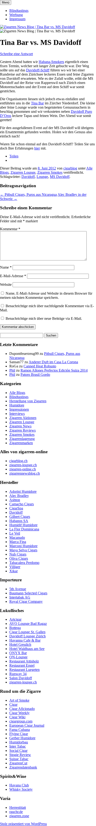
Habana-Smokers (51, 62)
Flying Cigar (18, 734)
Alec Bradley (19, 496)
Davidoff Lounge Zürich (27, 636)
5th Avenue (17, 589)
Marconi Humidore (23, 546)
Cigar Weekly (19, 713)
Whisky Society (21, 789)
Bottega (15, 628)
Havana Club (19, 785)
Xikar (13, 571)
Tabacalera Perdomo (24, 563)
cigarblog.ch (18, 461)
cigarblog (70, 168)
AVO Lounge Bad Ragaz (28, 624)
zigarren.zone (19, 816)
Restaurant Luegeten (24, 670)
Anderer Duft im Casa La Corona (53, 362)
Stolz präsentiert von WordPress (23, 824)
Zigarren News (20, 426)
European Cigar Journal (26, 725)
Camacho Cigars (21, 504)
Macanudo (17, 538)
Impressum (17, 19)
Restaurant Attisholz (24, 661)
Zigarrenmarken (21, 443)
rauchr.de (16, 812)
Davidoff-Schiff (37, 70)
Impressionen (19, 409)
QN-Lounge (18, 657)
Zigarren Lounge (22, 172)
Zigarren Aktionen (22, 418)
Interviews (17, 414)
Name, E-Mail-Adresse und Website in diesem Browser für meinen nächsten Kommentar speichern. (46, 295)
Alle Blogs (17, 393)
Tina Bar (37, 103)
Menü (5, 2)
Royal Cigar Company (26, 601)
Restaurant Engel (21, 665)
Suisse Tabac (18, 759)
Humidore (16, 405)
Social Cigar (18, 751)
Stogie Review (20, 755)
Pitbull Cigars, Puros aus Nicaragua (28, 195)
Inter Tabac (17, 746)
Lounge (42, 177)
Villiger (14, 567)
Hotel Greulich (20, 644)
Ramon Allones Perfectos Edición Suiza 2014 (54, 370)
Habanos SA (18, 521)
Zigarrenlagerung (22, 439)
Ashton (14, 500)
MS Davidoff (59, 177)
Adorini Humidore (23, 491)
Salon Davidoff (20, 678)
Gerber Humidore (22, 738)
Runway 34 (18, 674)
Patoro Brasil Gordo (35, 374)
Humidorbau (18, 742)
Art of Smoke (19, 700)
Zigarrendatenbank (23, 767)
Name (6, 267)
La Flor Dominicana (24, 529)
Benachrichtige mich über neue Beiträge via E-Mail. (44, 318)
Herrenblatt (17, 807)
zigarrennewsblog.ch (24, 473)
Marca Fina (17, 542)
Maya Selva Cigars (23, 550)
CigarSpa (16, 508)
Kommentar (10, 229)
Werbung (16, 15)
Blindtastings (18, 11)
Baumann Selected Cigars (28, 593)
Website (6, 284)
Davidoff (28, 177)
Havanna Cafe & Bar (25, 640)
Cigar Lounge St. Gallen (27, 632)
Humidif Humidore (23, 525)
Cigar (13, 704)
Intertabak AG (19, 597)
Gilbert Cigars (19, 517)
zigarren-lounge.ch (23, 465)
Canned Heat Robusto (40, 366)
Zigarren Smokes (49, 172)
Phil (12, 370)
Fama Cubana (19, 730)
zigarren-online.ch (22, 469)
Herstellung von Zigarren (27, 401)
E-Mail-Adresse (13, 276)
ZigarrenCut (18, 763)
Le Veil (14, 533)
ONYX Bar (18, 653)
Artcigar (15, 619)
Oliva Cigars (18, 558)
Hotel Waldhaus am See (27, 649)
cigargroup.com (20, 721)
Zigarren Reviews (22, 430)
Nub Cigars (17, 554)
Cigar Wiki (17, 717)
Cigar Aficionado (22, 709)
